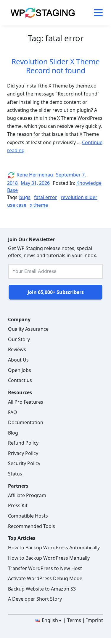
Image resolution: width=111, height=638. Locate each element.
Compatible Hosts (28, 516)
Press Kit (18, 505)
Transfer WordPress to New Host (45, 568)
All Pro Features (25, 402)
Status (15, 473)
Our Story (19, 339)
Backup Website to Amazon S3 (42, 589)
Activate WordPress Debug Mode (45, 578)
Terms (74, 620)
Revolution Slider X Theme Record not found (56, 66)
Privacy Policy (23, 453)
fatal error (45, 197)
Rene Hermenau (35, 174)
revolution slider (79, 197)
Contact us (20, 380)
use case (16, 205)
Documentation (25, 422)
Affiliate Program (27, 495)
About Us (18, 360)
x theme (39, 205)
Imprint (94, 620)
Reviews (17, 349)
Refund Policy (23, 443)
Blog (13, 432)
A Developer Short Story (35, 599)
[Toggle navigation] (96, 13)
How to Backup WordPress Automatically (54, 547)
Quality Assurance (28, 329)
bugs (24, 197)
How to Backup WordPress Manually (49, 558)
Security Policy (24, 463)
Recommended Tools (31, 526)
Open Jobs (19, 370)
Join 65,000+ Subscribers (56, 292)
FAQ (12, 412)
